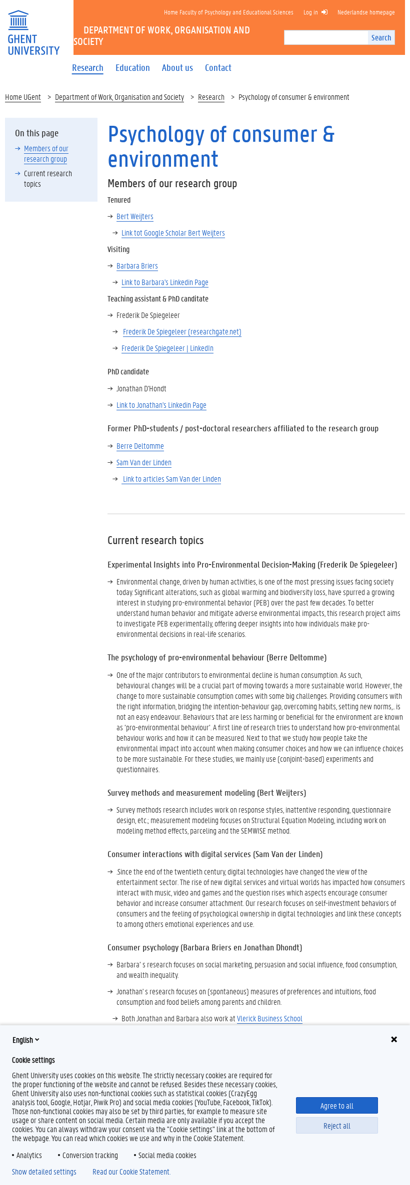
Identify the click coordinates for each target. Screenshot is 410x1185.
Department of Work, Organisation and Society (119, 96)
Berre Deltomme (140, 445)
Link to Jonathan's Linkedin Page (161, 404)
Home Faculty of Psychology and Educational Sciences (229, 11)
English (22, 1039)
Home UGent (23, 96)
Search (381, 37)
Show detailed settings (44, 1172)
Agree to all (337, 1105)
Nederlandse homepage (366, 11)
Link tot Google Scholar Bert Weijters (173, 232)
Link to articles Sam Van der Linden (171, 478)
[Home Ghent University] (33, 26)
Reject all (337, 1125)
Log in (311, 11)
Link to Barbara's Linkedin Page (165, 282)
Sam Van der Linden (144, 462)
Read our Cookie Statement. (131, 1172)
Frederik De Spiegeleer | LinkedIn (168, 347)
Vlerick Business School (269, 1018)
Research (211, 96)
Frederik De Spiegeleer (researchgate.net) (182, 331)
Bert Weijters (135, 216)
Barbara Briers (137, 265)
